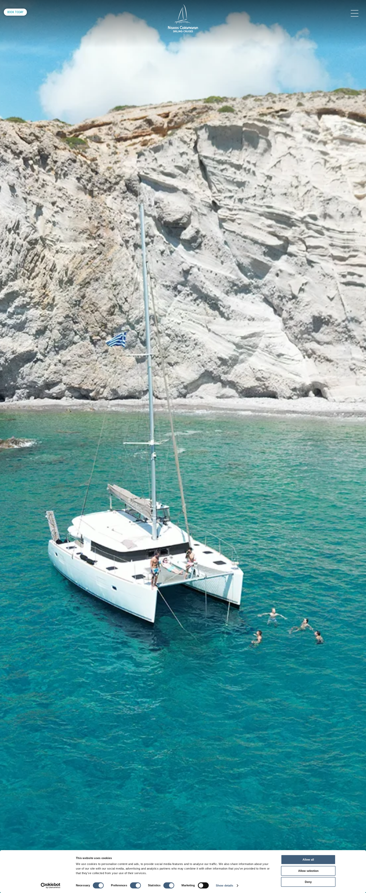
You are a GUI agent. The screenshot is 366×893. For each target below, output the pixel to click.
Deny (308, 881)
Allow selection (308, 870)
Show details (224, 885)
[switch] (135, 885)
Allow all (308, 859)
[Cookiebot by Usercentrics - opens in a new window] (50, 885)
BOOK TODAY (15, 12)
